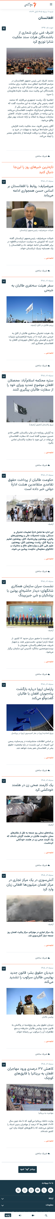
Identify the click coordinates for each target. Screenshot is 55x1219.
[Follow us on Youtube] (37, 1190)
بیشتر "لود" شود (27, 1169)
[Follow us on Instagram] (31, 1190)
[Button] (42, 156)
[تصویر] (33, 1215)
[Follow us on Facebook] (50, 1190)
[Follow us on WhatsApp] (24, 1190)
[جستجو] (46, 1215)
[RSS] (18, 1190)
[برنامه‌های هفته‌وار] (20, 1215)
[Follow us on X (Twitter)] (44, 1190)
